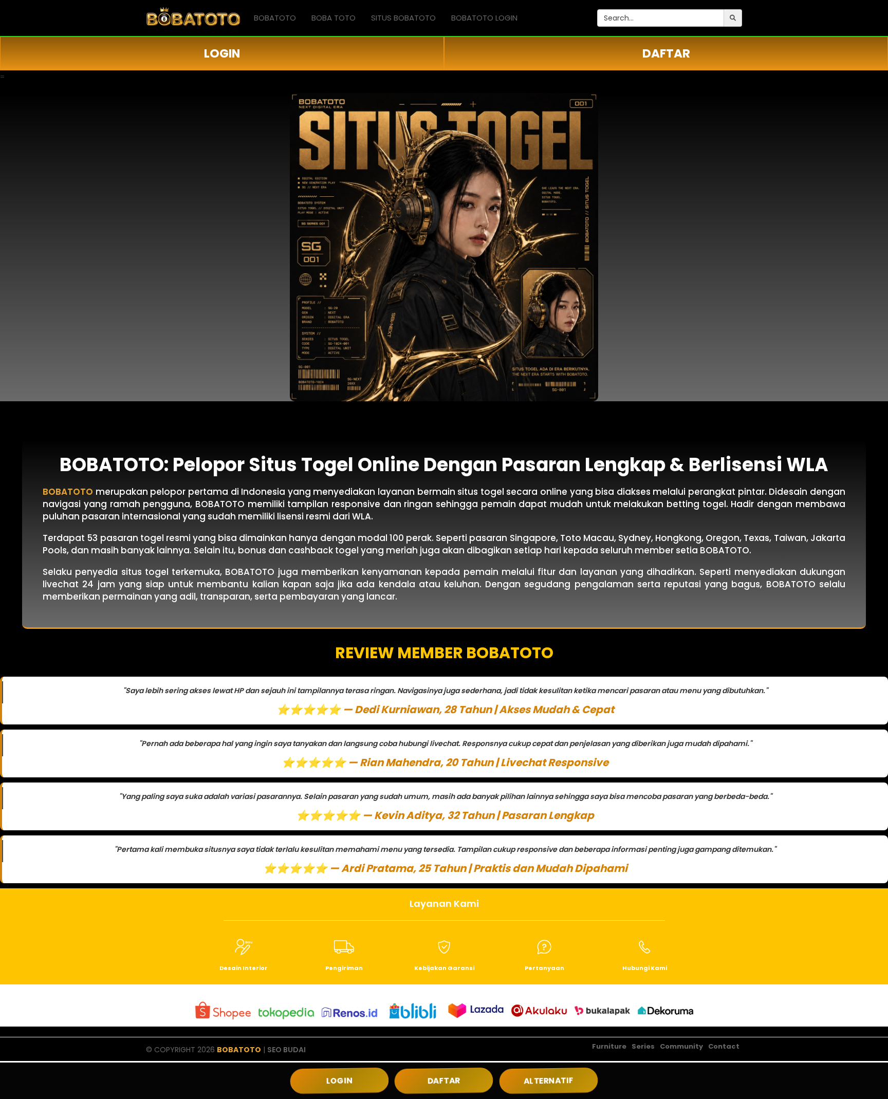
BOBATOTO (275, 17)
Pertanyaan (544, 968)
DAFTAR (666, 53)
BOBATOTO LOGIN (484, 17)
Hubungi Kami (644, 968)
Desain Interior (243, 968)
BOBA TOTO (333, 17)
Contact (723, 1046)
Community (681, 1046)
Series (643, 1046)
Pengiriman (344, 968)
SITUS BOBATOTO (403, 17)
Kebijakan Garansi (444, 968)
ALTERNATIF (548, 1080)
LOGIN (222, 53)
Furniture (609, 1046)
